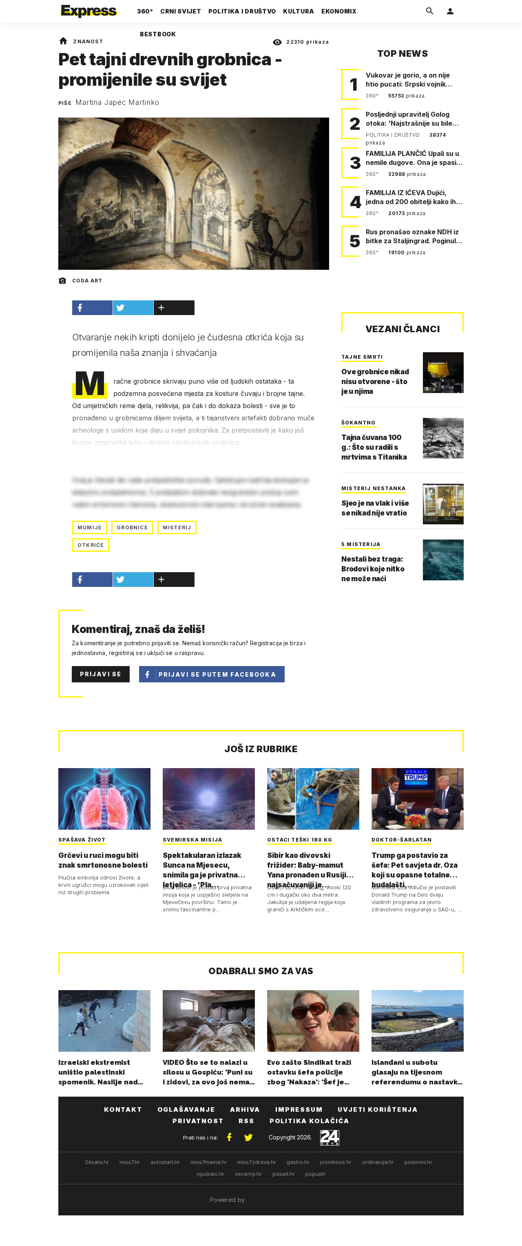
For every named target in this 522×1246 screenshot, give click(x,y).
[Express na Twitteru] (248, 1137)
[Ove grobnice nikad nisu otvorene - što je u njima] (443, 372)
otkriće (90, 545)
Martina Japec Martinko (117, 102)
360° (373, 96)
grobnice (132, 527)
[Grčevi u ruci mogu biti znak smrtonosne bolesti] (104, 798)
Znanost (88, 41)
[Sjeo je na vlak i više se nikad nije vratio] (443, 504)
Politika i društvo (393, 135)
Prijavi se (101, 674)
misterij (177, 527)
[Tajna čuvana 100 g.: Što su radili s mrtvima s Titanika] (443, 438)
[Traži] (429, 11)
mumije (89, 527)
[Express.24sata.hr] (88, 9)
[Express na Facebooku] (229, 1137)
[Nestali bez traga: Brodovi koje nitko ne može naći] (443, 560)
